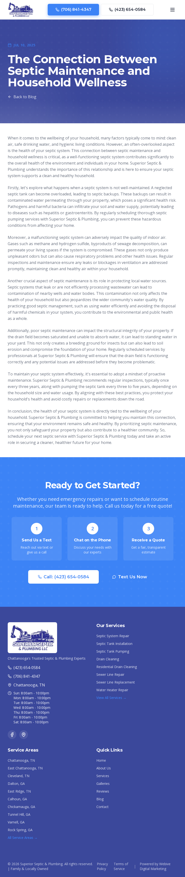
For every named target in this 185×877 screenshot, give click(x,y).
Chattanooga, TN (21, 760)
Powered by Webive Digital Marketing (155, 866)
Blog (100, 799)
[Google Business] (23, 734)
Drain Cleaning (107, 659)
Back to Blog (24, 96)
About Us (103, 768)
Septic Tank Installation (114, 643)
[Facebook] (12, 734)
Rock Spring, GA (20, 830)
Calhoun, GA (17, 799)
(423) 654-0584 (130, 9)
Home (101, 760)
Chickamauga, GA (21, 806)
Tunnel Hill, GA (19, 814)
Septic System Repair (112, 636)
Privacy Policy (102, 866)
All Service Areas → (23, 837)
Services (102, 775)
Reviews (102, 791)
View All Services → (111, 697)
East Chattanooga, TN (25, 768)
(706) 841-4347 (76, 9)
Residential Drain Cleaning (116, 666)
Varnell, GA (16, 822)
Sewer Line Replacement (115, 682)
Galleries (103, 783)
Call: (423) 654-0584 (66, 577)
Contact (102, 806)
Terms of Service (121, 866)
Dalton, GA (16, 783)
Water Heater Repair (112, 690)
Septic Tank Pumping (112, 651)
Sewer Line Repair (110, 674)
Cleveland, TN (18, 775)
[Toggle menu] (172, 9)
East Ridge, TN (19, 791)
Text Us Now (132, 577)
